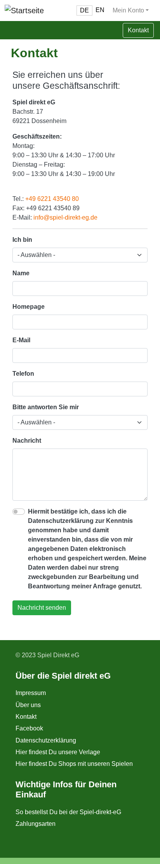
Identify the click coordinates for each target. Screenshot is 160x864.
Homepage (28, 306)
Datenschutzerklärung (46, 740)
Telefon (23, 373)
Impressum (31, 693)
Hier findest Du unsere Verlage (58, 752)
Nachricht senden (41, 607)
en (100, 10)
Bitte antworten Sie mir (45, 407)
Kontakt (26, 716)
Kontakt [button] (138, 30)
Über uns (28, 705)
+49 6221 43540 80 (52, 198)
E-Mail (21, 340)
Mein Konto (128, 10)
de (84, 10)
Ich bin (22, 239)
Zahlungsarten (36, 823)
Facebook (29, 728)
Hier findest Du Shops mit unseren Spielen (74, 763)
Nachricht (26, 440)
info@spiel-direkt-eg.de (65, 217)
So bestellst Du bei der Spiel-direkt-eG (68, 812)
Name (21, 273)
